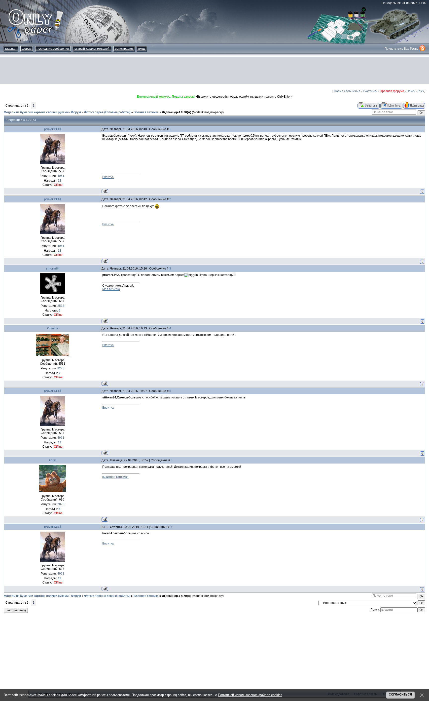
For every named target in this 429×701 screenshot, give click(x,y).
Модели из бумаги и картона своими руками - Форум (42, 112)
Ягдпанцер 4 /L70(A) (176, 112)
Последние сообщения (53, 48)
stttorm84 (53, 268)
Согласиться (400, 694)
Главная (10, 48)
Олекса (52, 328)
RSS (421, 91)
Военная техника (146, 112)
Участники (370, 91)
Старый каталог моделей (91, 48)
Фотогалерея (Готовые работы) (107, 112)
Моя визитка (111, 289)
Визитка (108, 177)
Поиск (411, 91)
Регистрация (124, 48)
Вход (141, 48)
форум (26, 48)
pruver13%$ (52, 129)
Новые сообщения (347, 91)
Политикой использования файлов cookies (250, 695)
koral (52, 460)
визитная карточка (115, 477)
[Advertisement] (214, 70)
